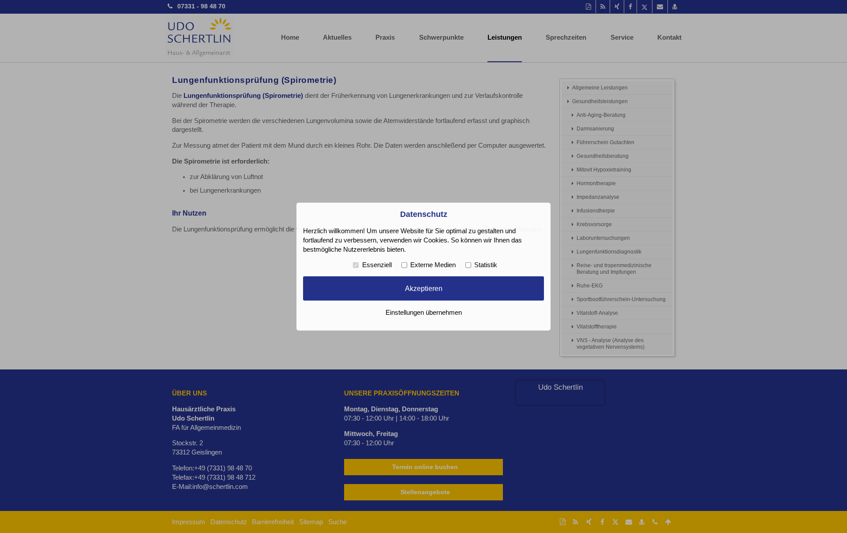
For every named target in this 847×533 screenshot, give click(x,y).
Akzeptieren (423, 288)
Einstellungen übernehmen (424, 312)
